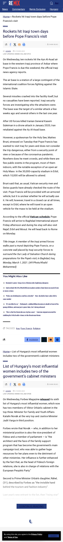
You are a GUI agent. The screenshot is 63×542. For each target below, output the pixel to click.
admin (8, 51)
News (5, 26)
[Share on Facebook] (10, 44)
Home (6, 16)
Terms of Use (12, 537)
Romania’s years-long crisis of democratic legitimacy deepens (27, 283)
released (45, 399)
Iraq (18, 328)
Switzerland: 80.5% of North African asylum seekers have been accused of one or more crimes (31, 289)
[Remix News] (14, 3)
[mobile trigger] (5, 3)
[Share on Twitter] (15, 44)
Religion (36, 328)
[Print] (24, 44)
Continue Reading (31, 506)
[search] (51, 3)
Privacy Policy (36, 534)
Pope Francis (26, 328)
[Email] (19, 44)
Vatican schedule (40, 216)
